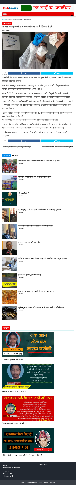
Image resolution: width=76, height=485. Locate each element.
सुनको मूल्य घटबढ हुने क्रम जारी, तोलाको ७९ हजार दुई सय (36, 291)
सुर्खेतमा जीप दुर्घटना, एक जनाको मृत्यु (29, 275)
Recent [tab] (16, 155)
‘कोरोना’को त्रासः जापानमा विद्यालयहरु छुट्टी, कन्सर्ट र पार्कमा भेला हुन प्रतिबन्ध (42, 258)
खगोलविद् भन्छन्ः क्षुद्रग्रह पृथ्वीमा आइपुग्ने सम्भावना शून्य (17, 147)
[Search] (72, 15)
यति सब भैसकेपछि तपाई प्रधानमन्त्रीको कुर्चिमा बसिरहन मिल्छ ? (22, 455)
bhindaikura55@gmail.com (11, 467)
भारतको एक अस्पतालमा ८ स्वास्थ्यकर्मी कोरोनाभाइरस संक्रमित (57, 147)
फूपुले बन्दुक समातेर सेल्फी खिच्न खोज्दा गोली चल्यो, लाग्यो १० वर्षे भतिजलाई (41, 307)
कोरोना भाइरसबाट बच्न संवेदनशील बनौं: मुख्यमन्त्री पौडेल (35, 226)
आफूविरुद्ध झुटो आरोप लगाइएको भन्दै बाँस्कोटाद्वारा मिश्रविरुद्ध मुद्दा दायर (39, 209)
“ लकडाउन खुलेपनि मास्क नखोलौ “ (13, 359)
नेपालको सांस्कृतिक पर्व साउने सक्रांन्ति (14, 391)
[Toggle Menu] (5, 14)
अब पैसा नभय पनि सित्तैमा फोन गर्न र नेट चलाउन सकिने (34, 177)
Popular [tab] (7, 155)
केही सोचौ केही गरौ (23, 193)
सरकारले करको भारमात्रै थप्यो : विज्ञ (29, 242)
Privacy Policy (43, 464)
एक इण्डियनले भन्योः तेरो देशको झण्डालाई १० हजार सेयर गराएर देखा (39, 160)
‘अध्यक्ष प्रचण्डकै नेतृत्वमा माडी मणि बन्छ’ (15, 423)
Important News (7, 23)
